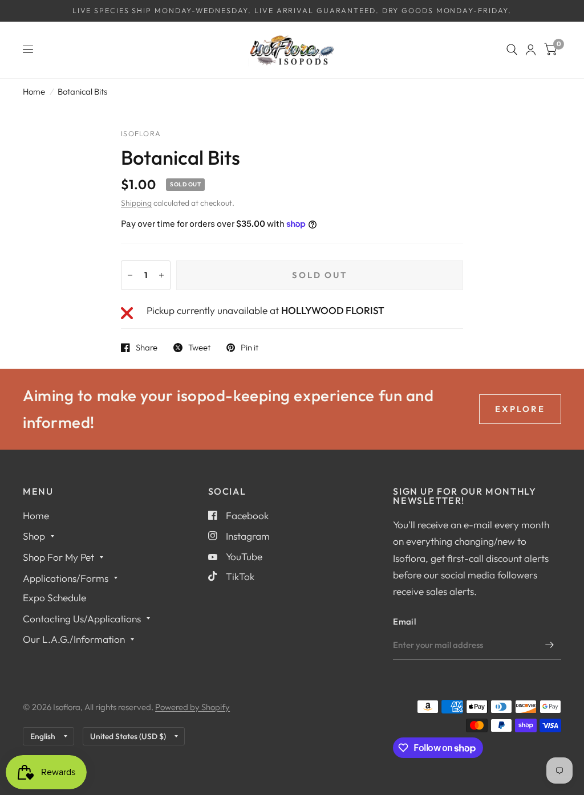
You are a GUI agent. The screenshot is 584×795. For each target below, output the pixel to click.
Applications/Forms (65, 578)
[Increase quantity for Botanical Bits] (161, 275)
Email (404, 621)
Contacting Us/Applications (82, 619)
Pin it (249, 347)
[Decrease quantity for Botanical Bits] (130, 275)
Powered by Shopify (192, 707)
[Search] (511, 50)
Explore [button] (520, 408)
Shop (34, 536)
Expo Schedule (54, 598)
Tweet (199, 347)
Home (34, 91)
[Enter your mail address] (549, 645)
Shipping (136, 203)
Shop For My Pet (58, 557)
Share (146, 347)
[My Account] (530, 50)
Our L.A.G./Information (74, 639)
